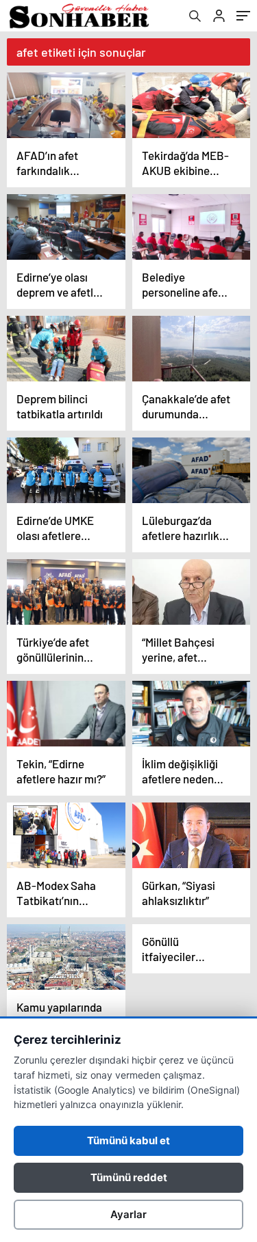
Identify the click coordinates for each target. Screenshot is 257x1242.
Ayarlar (128, 1214)
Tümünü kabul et (128, 1140)
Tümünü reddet (128, 1177)
